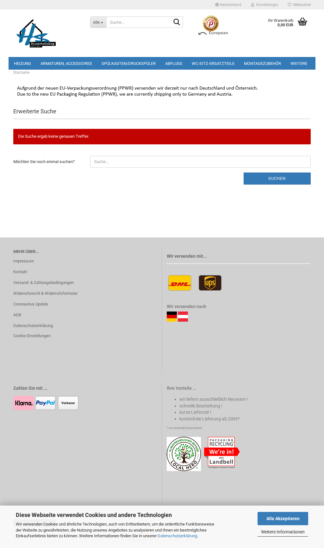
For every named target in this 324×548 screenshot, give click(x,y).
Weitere (298, 63)
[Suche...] (177, 22)
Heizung (22, 63)
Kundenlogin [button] (266, 5)
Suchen (277, 178)
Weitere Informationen (283, 531)
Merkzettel (301, 5)
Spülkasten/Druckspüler (129, 63)
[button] (228, 4)
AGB (17, 314)
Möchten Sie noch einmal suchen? (44, 161)
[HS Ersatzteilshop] (47, 33)
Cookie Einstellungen (32, 335)
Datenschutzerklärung (177, 535)
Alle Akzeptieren (283, 518)
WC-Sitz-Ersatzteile (213, 63)
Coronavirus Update (30, 304)
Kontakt (20, 271)
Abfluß (173, 63)
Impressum (23, 261)
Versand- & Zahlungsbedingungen (43, 282)
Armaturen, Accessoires (66, 63)
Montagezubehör (262, 63)
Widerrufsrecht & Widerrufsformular (45, 293)
